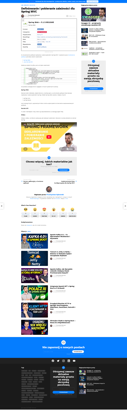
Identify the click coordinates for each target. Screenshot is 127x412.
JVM (41, 381)
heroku (42, 379)
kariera (24, 384)
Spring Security (43, 395)
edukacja (30, 379)
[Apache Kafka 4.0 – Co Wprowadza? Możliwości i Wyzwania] (34, 241)
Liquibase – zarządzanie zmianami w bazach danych (96, 48)
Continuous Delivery (38, 375)
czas (36, 377)
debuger (41, 377)
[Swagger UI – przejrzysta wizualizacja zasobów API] (93, 14)
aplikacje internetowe (27, 373)
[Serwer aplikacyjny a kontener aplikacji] (2, 206)
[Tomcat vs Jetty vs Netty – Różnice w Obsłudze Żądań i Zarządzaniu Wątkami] (34, 258)
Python (24, 390)
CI (30, 375)
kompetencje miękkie (33, 384)
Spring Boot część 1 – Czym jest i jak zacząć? (96, 53)
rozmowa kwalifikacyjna (28, 392)
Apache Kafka (42, 370)
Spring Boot (34, 395)
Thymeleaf (25, 399)
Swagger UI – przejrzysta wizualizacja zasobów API (91, 24)
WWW (41, 399)
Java (29, 231)
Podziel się (23, 20)
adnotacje (25, 370)
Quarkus (30, 390)
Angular (34, 370)
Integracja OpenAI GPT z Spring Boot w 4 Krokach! (62, 287)
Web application (33, 399)
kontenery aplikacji (27, 386)
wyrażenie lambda (27, 401)
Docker (24, 379)
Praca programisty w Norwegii (29, 388)
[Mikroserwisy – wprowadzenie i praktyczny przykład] (84, 43)
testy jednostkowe (39, 397)
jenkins (35, 381)
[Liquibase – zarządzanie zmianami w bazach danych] (84, 48)
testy (31, 397)
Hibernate (25, 381)
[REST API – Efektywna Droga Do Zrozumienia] (84, 37)
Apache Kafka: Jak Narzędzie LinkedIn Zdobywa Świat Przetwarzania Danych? (61, 271)
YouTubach (57, 198)
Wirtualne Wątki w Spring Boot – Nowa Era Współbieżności (63, 321)
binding (44, 373)
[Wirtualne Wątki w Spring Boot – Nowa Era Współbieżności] (34, 327)
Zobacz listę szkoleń (92, 1)
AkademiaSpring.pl (34, 198)
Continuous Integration (28, 377)
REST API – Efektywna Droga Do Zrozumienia (97, 36)
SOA (23, 395)
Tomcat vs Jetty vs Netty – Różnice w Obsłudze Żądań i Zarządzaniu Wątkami (61, 253)
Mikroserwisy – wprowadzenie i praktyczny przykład (97, 42)
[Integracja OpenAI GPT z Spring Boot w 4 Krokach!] (34, 292)
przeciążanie (41, 388)
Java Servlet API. (28, 62)
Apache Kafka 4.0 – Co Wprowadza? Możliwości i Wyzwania (60, 236)
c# (23, 375)
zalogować (29, 225)
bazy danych (37, 373)
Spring (28, 395)
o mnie (66, 198)
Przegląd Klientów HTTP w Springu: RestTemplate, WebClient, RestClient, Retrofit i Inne (62, 306)
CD (27, 375)
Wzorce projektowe (37, 401)
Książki (35, 386)
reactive (36, 390)
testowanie (25, 397)
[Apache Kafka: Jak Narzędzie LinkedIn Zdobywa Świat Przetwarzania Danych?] (34, 275)
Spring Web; (27, 60)
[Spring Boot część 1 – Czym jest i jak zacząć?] (84, 54)
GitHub (36, 379)
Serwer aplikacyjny (40, 392)
